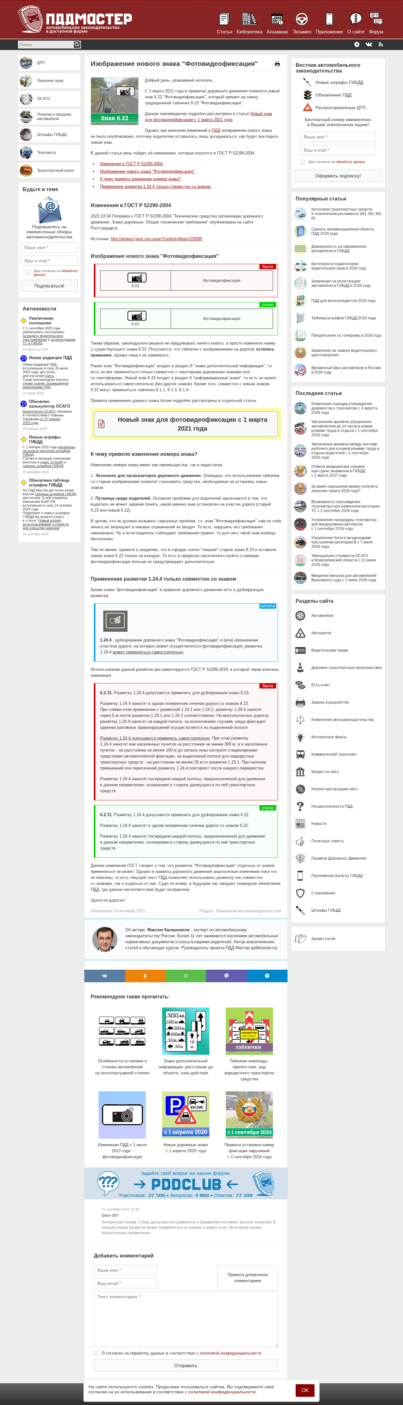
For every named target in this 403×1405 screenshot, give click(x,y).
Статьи (224, 31)
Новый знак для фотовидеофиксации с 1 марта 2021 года (192, 424)
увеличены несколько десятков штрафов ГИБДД (49, 450)
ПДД (216, 130)
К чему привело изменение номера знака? (140, 179)
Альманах (277, 31)
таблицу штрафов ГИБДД (43, 466)
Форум (376, 31)
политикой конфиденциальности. (222, 1391)
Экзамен (302, 31)
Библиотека (249, 31)
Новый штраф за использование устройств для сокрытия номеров (46, 524)
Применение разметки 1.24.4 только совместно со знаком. (156, 186)
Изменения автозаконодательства (248, 911)
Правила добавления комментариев (248, 1277)
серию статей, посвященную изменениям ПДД (46, 385)
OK (305, 1390)
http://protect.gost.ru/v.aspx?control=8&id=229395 (156, 238)
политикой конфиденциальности (230, 1353)
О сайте (356, 31)
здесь (49, 376)
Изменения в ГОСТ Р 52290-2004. (132, 163)
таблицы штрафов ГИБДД (55, 494)
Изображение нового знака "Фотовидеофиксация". (148, 171)
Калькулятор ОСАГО (39, 411)
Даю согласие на (56, 272)
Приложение (329, 31)
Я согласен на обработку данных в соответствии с (181, 1353)
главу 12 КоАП (51, 462)
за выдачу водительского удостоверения (43, 337)
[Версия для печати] (277, 64)
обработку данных (350, 162)
